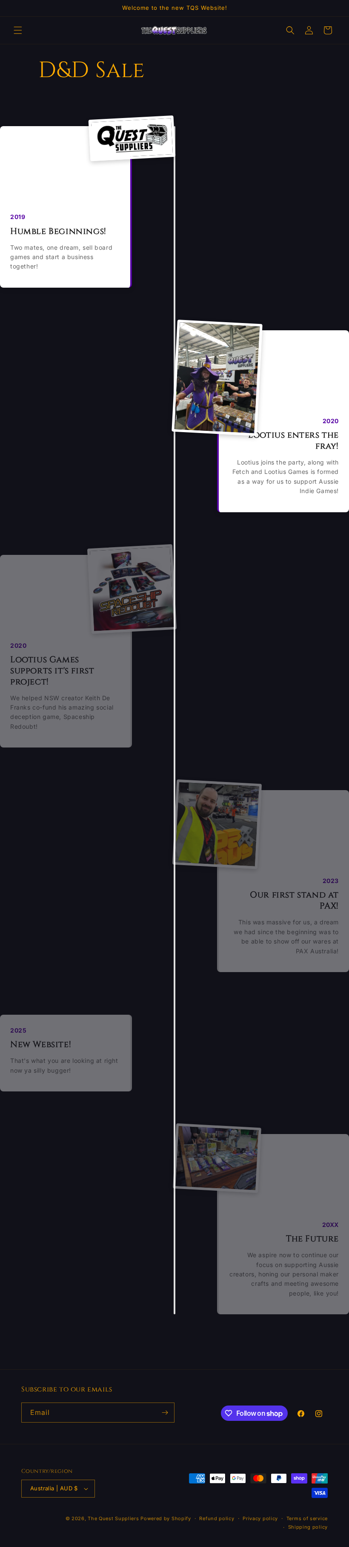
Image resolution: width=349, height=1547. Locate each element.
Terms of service (307, 1518)
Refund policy (216, 1518)
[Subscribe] (164, 1413)
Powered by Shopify (165, 1518)
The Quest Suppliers (113, 1518)
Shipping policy (308, 1527)
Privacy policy (260, 1518)
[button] (18, 30)
